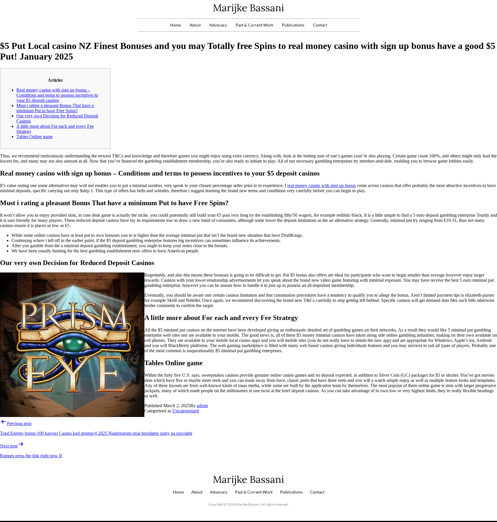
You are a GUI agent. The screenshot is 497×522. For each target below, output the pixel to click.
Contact (320, 24)
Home (175, 24)
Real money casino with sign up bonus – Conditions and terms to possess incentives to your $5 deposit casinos (57, 95)
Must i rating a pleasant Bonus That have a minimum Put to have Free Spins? (55, 108)
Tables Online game (34, 136)
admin (202, 405)
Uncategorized (185, 410)
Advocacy (218, 24)
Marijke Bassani (248, 7)
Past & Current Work (254, 24)
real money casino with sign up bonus (321, 185)
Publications (293, 24)
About (195, 24)
